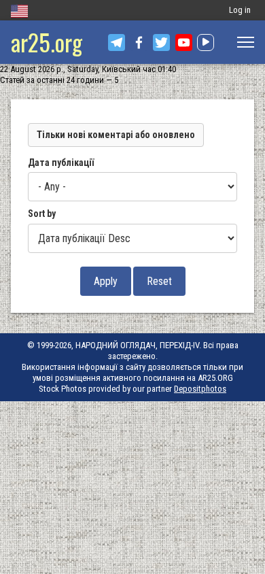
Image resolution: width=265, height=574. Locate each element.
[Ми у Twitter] (161, 42)
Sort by (42, 213)
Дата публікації (61, 162)
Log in (240, 10)
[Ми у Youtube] (183, 42)
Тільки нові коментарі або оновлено (116, 134)
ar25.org (46, 41)
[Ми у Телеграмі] (116, 42)
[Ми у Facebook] (138, 42)
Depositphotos (200, 389)
